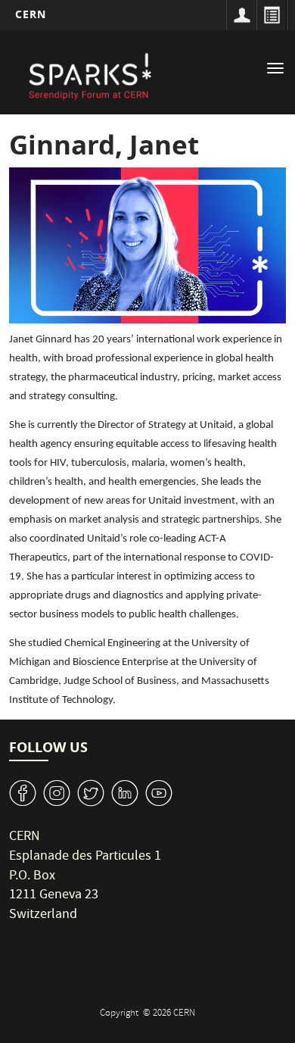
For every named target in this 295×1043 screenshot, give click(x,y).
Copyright (120, 1014)
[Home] (89, 74)
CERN (30, 14)
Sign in (241, 15)
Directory (271, 15)
